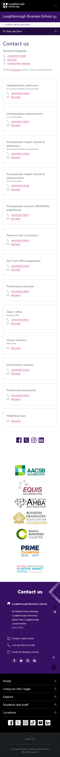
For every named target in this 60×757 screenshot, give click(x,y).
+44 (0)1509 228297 (20, 121)
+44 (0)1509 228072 (20, 215)
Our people (15, 69)
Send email (12, 59)
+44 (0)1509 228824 (20, 291)
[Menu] (55, 16)
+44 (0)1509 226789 (20, 185)
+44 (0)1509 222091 (20, 266)
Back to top (30, 739)
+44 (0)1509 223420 (20, 93)
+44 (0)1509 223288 (16, 56)
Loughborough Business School (17, 25)
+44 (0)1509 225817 (20, 319)
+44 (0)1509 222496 (20, 153)
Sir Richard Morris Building (18, 63)
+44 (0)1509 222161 (20, 370)
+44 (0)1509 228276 (20, 240)
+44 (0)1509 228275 (20, 395)
